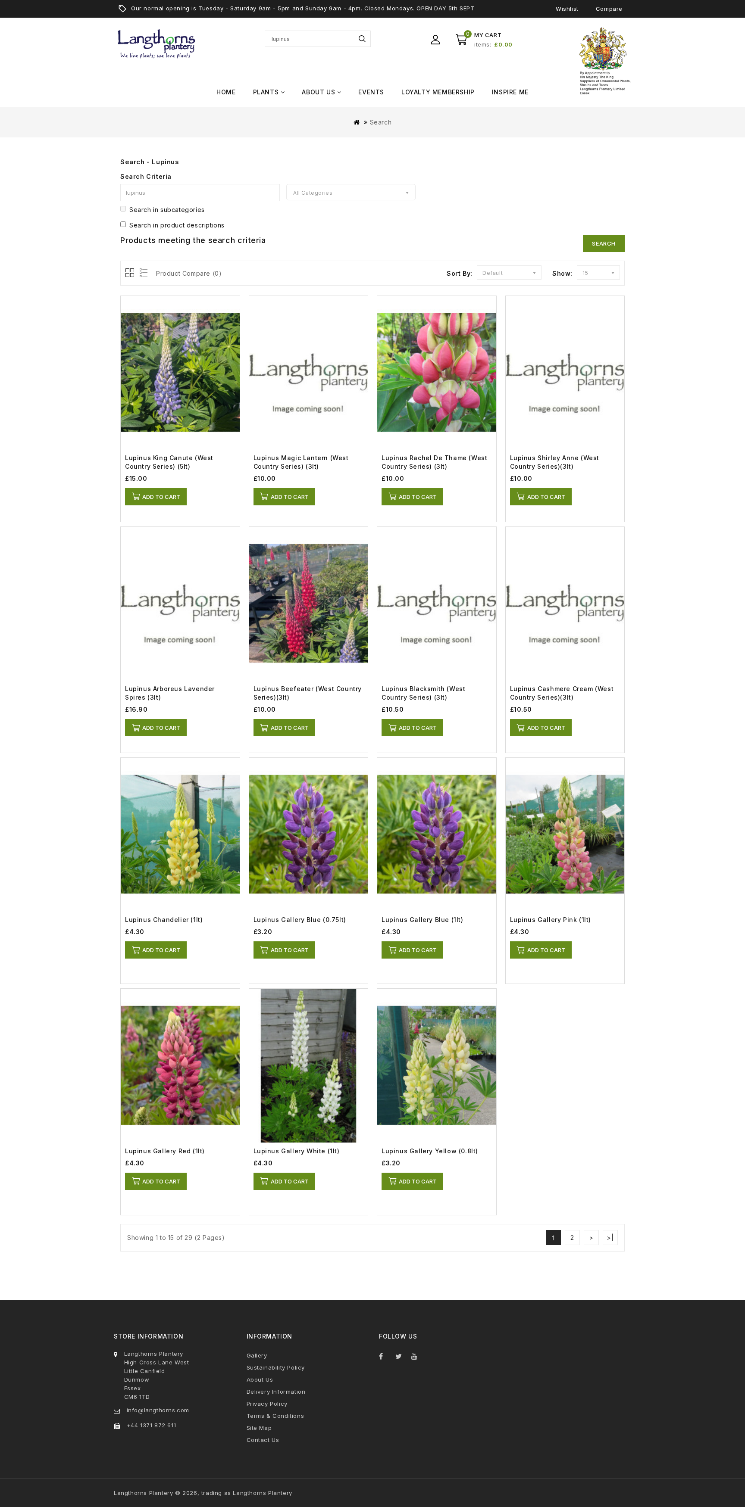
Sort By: (460, 273)
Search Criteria (146, 176)
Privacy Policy (267, 1403)
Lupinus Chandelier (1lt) (164, 919)
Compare (609, 8)
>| (610, 1237)
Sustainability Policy (276, 1367)
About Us (260, 1379)
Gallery (257, 1355)
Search (362, 39)
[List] (142, 273)
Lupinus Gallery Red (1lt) (165, 1151)
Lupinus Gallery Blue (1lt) (422, 919)
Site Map (259, 1427)
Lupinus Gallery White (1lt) (297, 1151)
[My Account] (435, 39)
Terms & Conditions (275, 1415)
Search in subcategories (167, 209)
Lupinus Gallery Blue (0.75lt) (300, 919)
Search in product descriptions (177, 225)
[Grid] (130, 273)
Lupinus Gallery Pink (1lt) (551, 919)
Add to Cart (161, 496)
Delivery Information (276, 1391)
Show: (562, 273)
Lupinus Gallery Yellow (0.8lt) (430, 1151)
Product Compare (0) (189, 273)
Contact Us (263, 1439)
